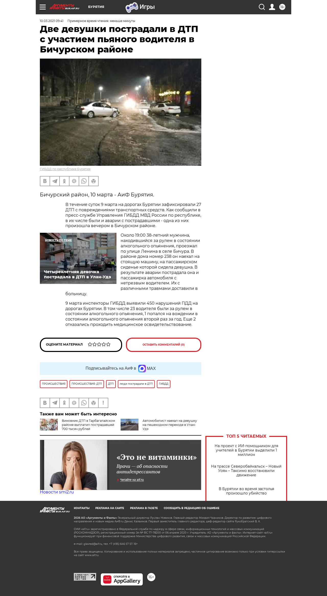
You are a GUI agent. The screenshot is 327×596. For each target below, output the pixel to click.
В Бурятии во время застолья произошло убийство (246, 491)
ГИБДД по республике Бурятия (65, 169)
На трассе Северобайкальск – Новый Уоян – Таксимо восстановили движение (246, 470)
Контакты (81, 508)
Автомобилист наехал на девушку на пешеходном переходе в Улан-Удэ (170, 425)
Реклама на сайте (109, 508)
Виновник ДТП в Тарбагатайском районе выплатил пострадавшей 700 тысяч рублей (88, 425)
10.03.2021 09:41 (51, 21)
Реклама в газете (144, 508)
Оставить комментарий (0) (164, 344)
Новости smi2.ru (57, 492)
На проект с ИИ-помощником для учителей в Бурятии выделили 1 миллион (246, 450)
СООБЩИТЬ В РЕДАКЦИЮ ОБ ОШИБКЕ (191, 508)
